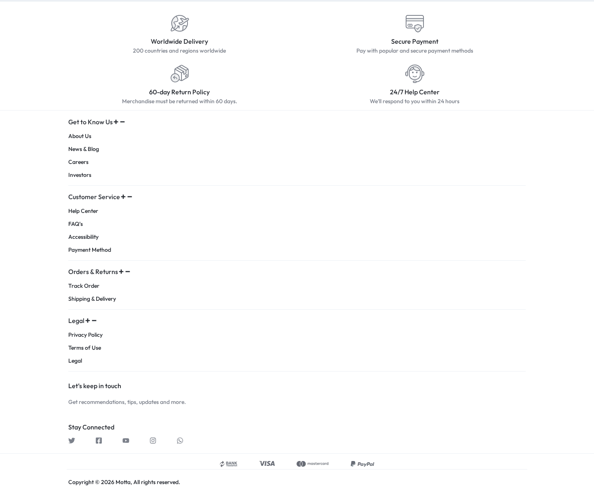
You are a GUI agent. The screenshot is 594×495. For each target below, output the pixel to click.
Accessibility (83, 237)
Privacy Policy (85, 334)
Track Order (83, 286)
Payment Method (89, 249)
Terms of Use (84, 347)
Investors (79, 175)
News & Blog (83, 149)
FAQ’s (75, 224)
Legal (75, 360)
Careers (78, 162)
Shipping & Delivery (92, 298)
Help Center (83, 211)
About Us (79, 136)
